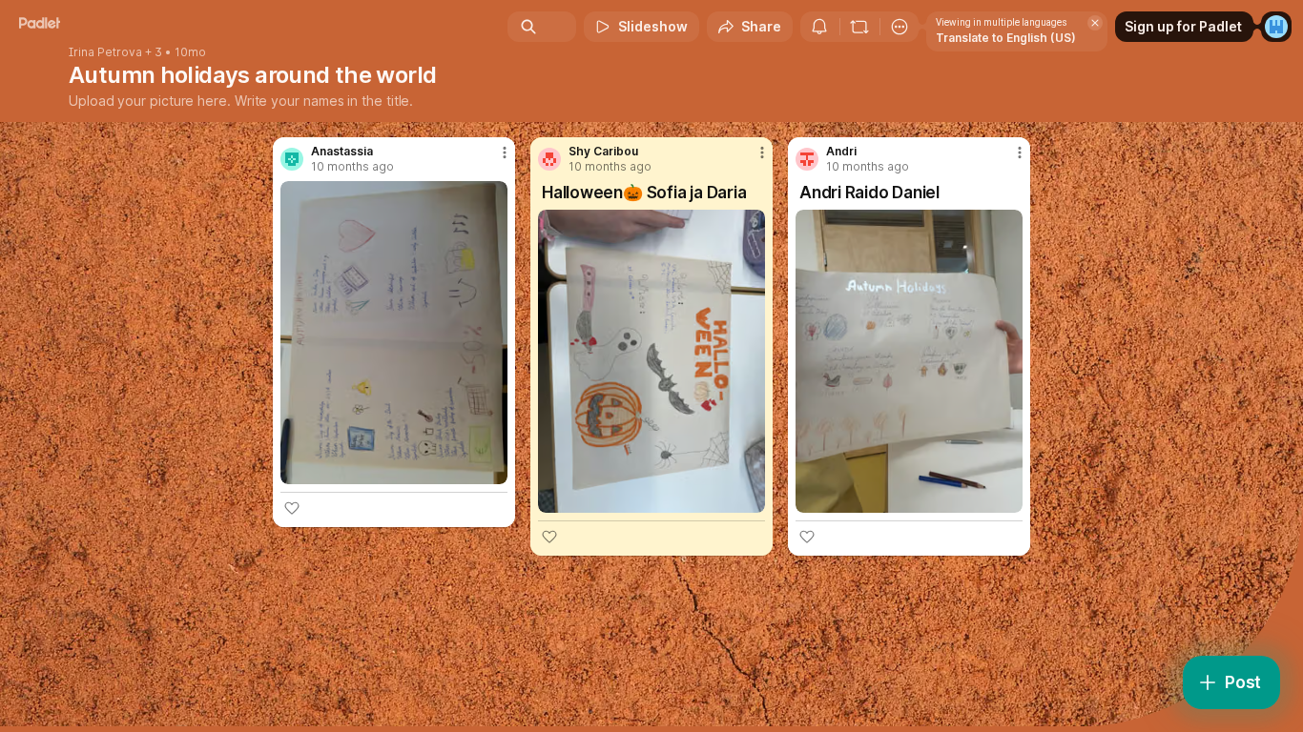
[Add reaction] (291, 508)
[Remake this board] (859, 26)
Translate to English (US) (1006, 37)
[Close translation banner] (1095, 22)
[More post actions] (504, 152)
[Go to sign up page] (1276, 26)
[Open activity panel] (819, 26)
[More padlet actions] (899, 26)
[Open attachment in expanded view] (393, 332)
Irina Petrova (105, 52)
